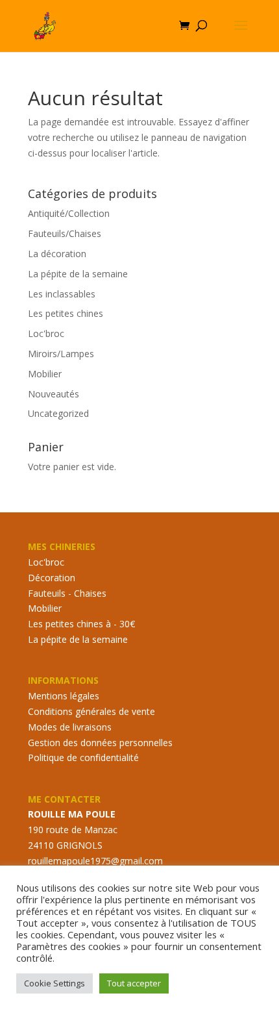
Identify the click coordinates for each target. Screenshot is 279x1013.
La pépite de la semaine (78, 274)
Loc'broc (46, 333)
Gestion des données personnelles (100, 742)
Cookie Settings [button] (54, 983)
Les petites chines (65, 313)
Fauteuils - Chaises (67, 593)
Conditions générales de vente (91, 711)
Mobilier (45, 374)
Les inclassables (61, 294)
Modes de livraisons (70, 727)
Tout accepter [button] (134, 983)
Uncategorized (58, 413)
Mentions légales (63, 696)
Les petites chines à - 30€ (81, 624)
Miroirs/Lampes (61, 353)
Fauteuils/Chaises (64, 233)
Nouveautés (53, 394)
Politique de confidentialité (83, 757)
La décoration (57, 253)
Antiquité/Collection (69, 213)
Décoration (51, 577)
